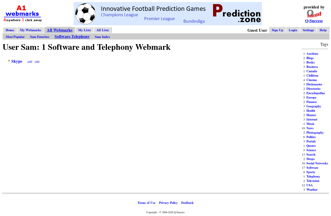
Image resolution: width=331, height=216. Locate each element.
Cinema (311, 80)
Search (310, 154)
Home (10, 30)
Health (310, 110)
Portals (311, 141)
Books (310, 62)
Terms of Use (146, 203)
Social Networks (317, 163)
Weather (312, 189)
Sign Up (277, 30)
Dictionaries (314, 84)
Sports (310, 172)
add (29, 61)
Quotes (311, 145)
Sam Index (102, 36)
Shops (310, 159)
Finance (311, 102)
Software (312, 167)
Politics (311, 137)
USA (309, 185)
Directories (313, 88)
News (310, 128)
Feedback (187, 203)
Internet (311, 119)
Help (323, 30)
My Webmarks (30, 30)
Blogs (310, 58)
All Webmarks (59, 30)
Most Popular (15, 36)
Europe (311, 97)
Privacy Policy (168, 203)
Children (312, 75)
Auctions (312, 53)
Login (293, 30)
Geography (313, 106)
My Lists (84, 30)
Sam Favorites (39, 36)
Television (312, 181)
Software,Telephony (72, 36)
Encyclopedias (315, 93)
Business (312, 67)
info (37, 61)
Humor (311, 115)
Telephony (313, 176)
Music (310, 124)
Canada (311, 71)
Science (311, 150)
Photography (315, 132)
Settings (308, 30)
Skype (16, 61)
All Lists (102, 30)
